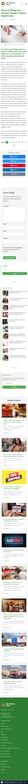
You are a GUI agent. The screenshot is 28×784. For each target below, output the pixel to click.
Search (15, 273)
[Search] (25, 3)
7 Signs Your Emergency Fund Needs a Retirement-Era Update (17, 356)
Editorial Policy (5, 726)
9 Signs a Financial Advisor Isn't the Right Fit (17, 349)
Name (5, 224)
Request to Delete (5, 753)
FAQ (2, 731)
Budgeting (3, 764)
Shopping (12, 19)
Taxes (2, 772)
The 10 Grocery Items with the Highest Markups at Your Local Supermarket (13, 616)
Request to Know (5, 751)
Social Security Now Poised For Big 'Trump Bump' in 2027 (17, 313)
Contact (3, 723)
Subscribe (14, 387)
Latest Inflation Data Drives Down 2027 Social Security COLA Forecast (18, 307)
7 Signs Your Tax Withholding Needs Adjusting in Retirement (17, 334)
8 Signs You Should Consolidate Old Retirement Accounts (17, 342)
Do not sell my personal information (10, 748)
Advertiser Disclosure (6, 729)
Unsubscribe (4, 737)
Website (5, 238)
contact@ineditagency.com (7, 717)
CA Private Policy (5, 756)
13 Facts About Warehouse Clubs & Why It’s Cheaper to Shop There (13, 422)
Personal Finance (5, 766)
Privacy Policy (4, 740)
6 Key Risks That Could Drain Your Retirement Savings (18, 292)
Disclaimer (3, 745)
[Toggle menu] (22, 3)
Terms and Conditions (6, 742)
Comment (6, 206)
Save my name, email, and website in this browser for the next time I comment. (13, 249)
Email (5, 231)
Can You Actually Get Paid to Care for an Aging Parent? (18, 299)
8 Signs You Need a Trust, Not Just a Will (17, 320)
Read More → (7, 433)
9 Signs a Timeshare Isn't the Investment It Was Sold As (16, 327)
